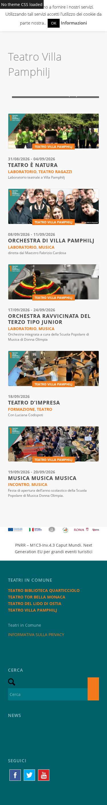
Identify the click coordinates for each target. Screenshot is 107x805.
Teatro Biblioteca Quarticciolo (44, 590)
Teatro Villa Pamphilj (53, 146)
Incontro (18, 484)
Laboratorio (22, 171)
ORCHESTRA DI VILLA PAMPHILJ (51, 240)
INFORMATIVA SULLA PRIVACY (36, 634)
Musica (46, 247)
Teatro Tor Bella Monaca (36, 597)
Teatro (44, 409)
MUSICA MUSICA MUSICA (42, 478)
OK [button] (53, 23)
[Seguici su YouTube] (43, 775)
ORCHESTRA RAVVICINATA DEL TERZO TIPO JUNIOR (49, 319)
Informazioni (74, 23)
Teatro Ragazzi (55, 171)
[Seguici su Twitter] (29, 775)
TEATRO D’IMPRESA (34, 402)
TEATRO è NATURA (33, 165)
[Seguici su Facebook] (15, 775)
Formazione (21, 409)
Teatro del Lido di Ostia (34, 603)
